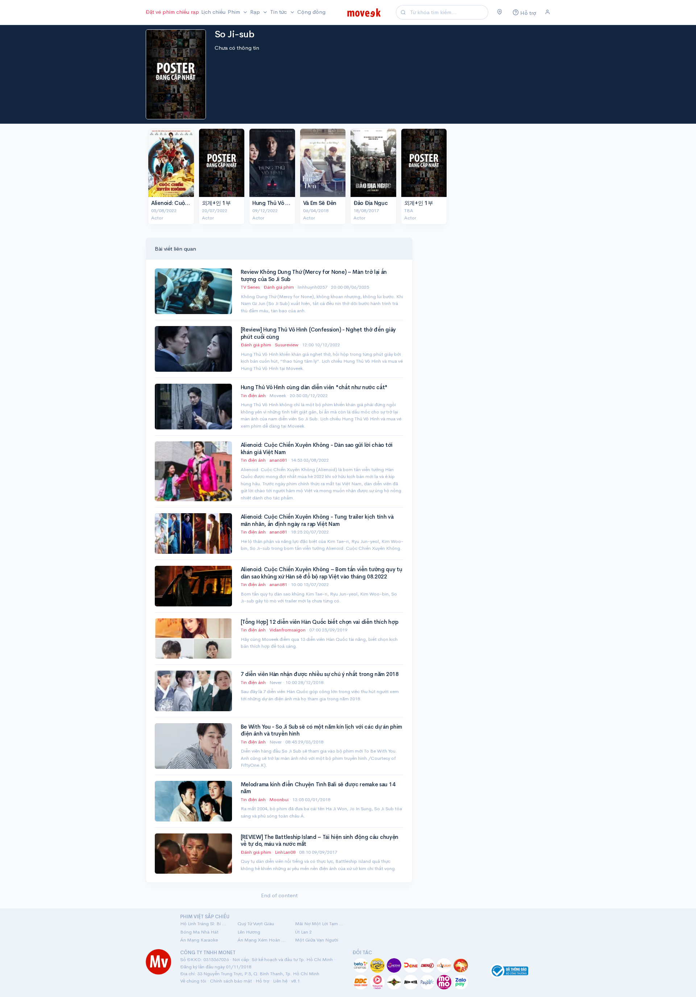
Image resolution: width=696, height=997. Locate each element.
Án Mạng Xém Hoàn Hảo (261, 940)
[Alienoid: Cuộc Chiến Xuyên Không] (171, 163)
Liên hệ (280, 981)
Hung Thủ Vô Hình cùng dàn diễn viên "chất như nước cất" (314, 387)
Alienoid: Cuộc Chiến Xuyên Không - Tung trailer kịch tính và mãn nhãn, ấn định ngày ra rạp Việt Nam (317, 520)
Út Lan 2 (303, 932)
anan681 (278, 460)
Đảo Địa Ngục (370, 202)
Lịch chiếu (213, 11)
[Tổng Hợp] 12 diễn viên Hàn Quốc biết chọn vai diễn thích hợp (319, 621)
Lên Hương (248, 932)
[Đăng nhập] (547, 12)
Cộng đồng (311, 11)
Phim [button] (234, 11)
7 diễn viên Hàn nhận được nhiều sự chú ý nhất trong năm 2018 (320, 674)
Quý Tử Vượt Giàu (255, 923)
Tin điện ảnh (253, 395)
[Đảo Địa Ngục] (373, 163)
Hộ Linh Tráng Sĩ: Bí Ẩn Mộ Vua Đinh (204, 923)
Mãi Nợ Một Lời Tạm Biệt (319, 923)
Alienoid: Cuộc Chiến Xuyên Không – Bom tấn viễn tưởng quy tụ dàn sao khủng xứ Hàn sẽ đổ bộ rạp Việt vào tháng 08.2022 (321, 573)
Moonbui (279, 799)
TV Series (250, 287)
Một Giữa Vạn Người (316, 940)
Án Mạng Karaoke (199, 940)
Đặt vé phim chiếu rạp (172, 11)
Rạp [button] (255, 11)
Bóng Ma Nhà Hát (199, 932)
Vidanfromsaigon (288, 630)
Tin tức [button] (279, 11)
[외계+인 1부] (222, 163)
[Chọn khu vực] (499, 12)
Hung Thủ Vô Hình (274, 202)
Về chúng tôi (193, 981)
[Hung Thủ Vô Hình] (272, 163)
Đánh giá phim (279, 287)
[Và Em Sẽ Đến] (323, 163)
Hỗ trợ (262, 981)
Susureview (287, 345)
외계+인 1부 (216, 202)
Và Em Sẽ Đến (319, 202)
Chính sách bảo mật (231, 981)
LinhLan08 (286, 852)
